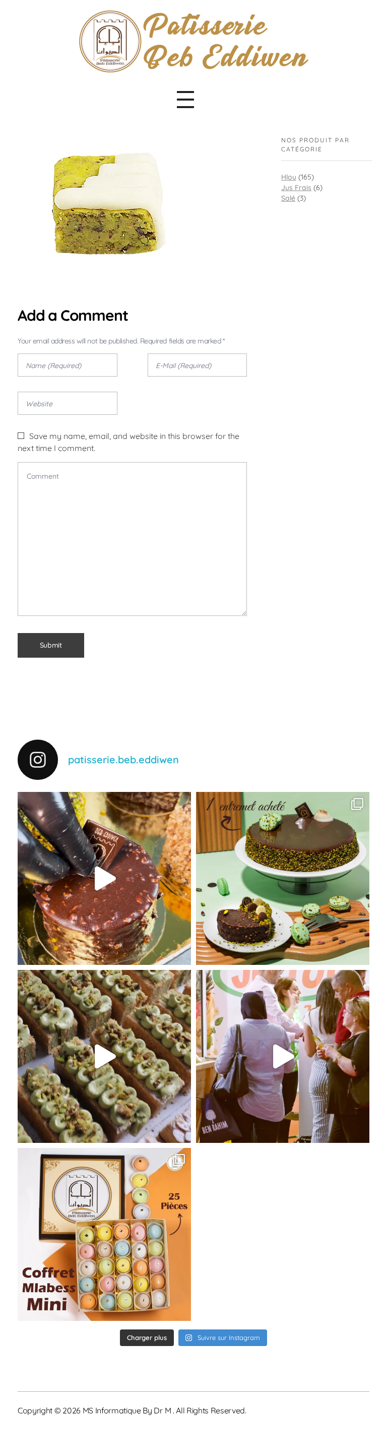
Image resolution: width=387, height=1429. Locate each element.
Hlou (288, 177)
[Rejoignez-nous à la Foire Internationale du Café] (282, 1056)
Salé (288, 198)
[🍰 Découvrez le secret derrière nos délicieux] (104, 1056)
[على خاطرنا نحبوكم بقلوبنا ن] (282, 878)
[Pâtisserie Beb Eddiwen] (193, 41)
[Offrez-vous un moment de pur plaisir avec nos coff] (104, 1234)
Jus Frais (296, 187)
